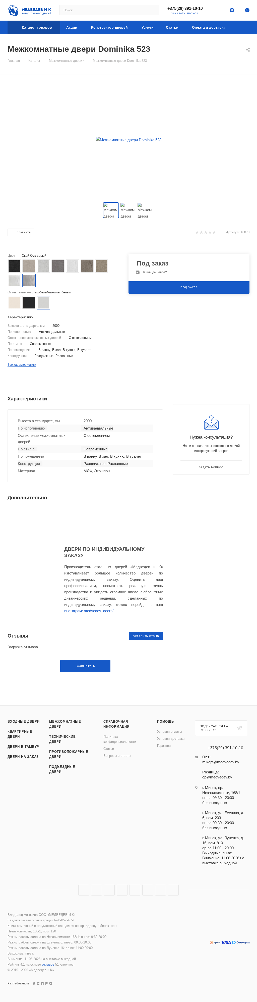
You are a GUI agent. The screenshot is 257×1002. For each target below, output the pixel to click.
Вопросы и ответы (117, 756)
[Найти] (153, 10)
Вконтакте (83, 890)
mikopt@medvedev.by (220, 762)
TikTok (173, 890)
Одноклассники (147, 890)
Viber (160, 890)
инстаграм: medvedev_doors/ (88, 611)
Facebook (96, 890)
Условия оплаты (169, 731)
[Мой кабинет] (216, 11)
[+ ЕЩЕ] (241, 27)
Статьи (108, 749)
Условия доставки (170, 739)
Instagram (109, 890)
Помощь (165, 721)
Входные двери (23, 721)
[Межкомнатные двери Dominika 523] (128, 139)
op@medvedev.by (217, 777)
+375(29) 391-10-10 (185, 8)
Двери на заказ (23, 757)
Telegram (122, 890)
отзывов (48, 964)
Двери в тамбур (23, 747)
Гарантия (164, 746)
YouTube (135, 890)
